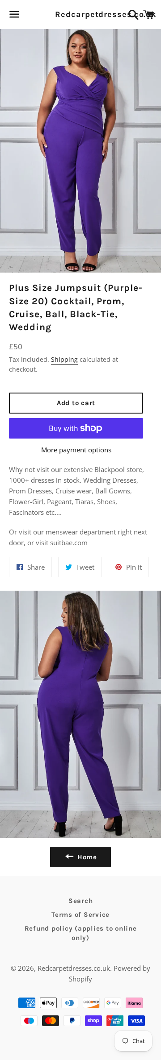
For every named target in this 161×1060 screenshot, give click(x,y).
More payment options (76, 449)
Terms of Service (80, 915)
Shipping (64, 359)
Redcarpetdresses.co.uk (80, 14)
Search (80, 901)
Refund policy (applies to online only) (81, 933)
